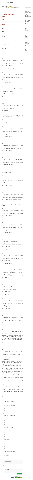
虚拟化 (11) (26, 42)
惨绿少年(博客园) (27, 50)
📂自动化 (12, 7)
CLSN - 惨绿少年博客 (7, 2)
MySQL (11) (26, 28)
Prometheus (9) (26, 31)
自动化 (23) (26, 41)
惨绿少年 (6, 460)
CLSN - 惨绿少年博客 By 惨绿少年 (17, 476)
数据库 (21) (26, 37)
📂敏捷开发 (9, 7)
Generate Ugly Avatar (27, 51)
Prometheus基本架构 (27, 20)
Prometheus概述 (27, 21)
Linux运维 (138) (27, 27)
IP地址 (26, 49)
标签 (25, 45)
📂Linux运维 (7, 7)
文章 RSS (26, 55)
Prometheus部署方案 (27, 19)
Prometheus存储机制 (27, 15)
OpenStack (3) (26, 30)
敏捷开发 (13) (26, 36)
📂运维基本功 (14, 7)
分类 (25, 23)
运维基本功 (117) (27, 43)
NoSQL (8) (26, 29)
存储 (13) (26, 34)
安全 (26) (26, 35)
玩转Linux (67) (27, 38)
